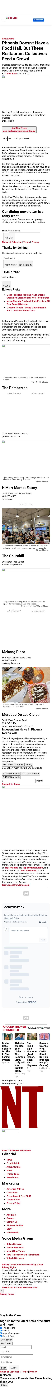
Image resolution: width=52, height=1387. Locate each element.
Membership (13, 1232)
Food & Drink (13, 1163)
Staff (9, 1229)
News (9, 1159)
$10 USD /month (11, 773)
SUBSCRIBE (11, 265)
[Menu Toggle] (3, 20)
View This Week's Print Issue (16, 1150)
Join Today (6, 1339)
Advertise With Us (15, 1189)
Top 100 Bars (11, 867)
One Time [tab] (8, 764)
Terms (26, 242)
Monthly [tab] (19, 764)
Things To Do (13, 1174)
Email (5, 230)
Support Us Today (11, 784)
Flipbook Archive (15, 1225)
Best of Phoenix (28, 870)
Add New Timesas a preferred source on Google (19, 129)
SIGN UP (9, 238)
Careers (10, 1218)
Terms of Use (13, 1199)
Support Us (38, 20)
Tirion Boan (11, 73)
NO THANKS (25, 265)
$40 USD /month (11, 777)
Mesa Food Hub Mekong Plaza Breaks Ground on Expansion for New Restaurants (28, 296)
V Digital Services (15, 1258)
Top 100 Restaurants (33, 867)
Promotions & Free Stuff (19, 1196)
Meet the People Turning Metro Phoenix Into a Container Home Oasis (26, 309)
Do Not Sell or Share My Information (20, 1287)
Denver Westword (15, 1247)
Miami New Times (16, 1251)
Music (9, 1170)
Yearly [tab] (29, 764)
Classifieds (12, 1192)
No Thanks (6, 1343)
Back (3, 1367)
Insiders (6, 1330)
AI (37, 1264)
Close (4, 1385)
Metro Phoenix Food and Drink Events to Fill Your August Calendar (28, 302)
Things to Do (8, 1328)
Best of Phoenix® (11, 1333)
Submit (14, 1367)
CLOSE (6, 285)
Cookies (20, 1264)
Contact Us (12, 1222)
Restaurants (8, 38)
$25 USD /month (30, 773)
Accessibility (30, 1264)
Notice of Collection (11, 242)
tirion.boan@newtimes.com (16, 885)
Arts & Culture (14, 1167)
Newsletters (12, 1177)
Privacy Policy (13, 1203)
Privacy (35, 242)
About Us (11, 1215)
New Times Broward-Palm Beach (23, 1254)
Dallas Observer (14, 1244)
